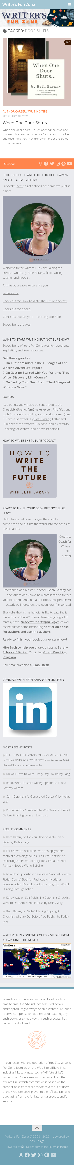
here (20, 186)
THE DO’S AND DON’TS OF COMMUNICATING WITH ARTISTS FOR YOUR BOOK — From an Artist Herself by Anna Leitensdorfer (36, 760)
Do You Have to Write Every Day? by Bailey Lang (38, 774)
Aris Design (37, 1141)
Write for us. (10, 293)
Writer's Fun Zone (18, 4)
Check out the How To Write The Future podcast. (35, 301)
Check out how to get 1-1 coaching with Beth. (32, 317)
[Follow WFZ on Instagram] (58, 163)
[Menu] (69, 4)
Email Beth (41, 665)
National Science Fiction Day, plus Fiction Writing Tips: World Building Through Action (36, 884)
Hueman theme (58, 1146)
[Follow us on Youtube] (69, 163)
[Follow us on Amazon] (40, 163)
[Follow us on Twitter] (52, 163)
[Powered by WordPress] (22, 1147)
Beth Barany (57, 590)
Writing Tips (37, 111)
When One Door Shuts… (26, 123)
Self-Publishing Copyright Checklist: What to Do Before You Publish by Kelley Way (36, 916)
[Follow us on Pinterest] (63, 163)
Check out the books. (17, 309)
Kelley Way (13, 897)
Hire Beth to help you (18, 647)
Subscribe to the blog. (17, 324)
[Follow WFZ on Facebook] (46, 163)
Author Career (14, 111)
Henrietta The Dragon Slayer (40, 622)
